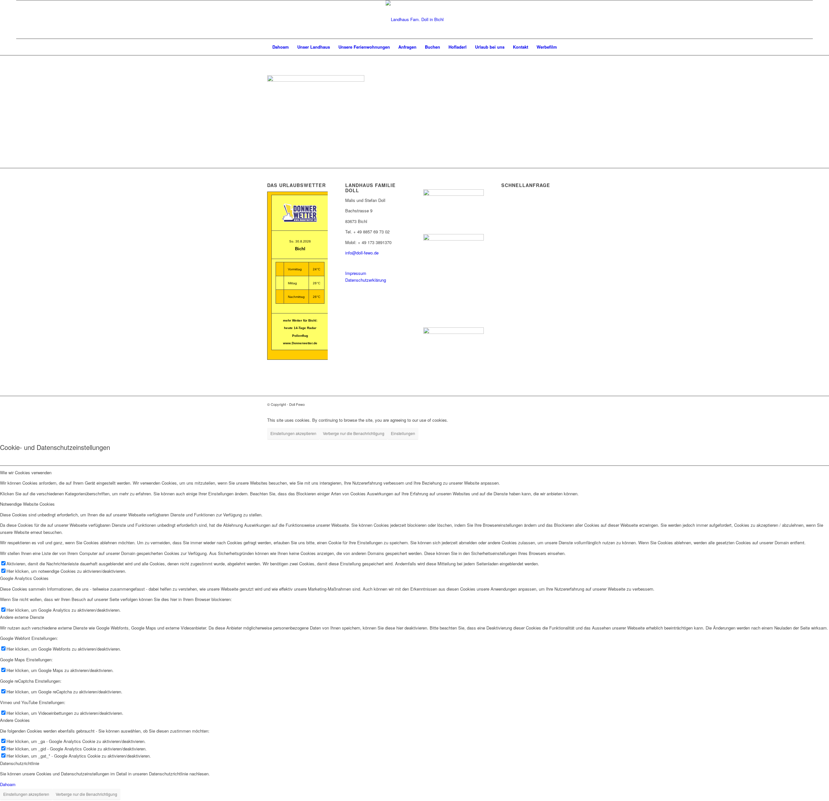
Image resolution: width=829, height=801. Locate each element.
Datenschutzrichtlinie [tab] (19, 763)
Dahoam (8, 784)
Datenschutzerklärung (365, 280)
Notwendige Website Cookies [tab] (27, 504)
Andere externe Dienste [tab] (22, 617)
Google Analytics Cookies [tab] (24, 578)
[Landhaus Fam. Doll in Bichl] (415, 19)
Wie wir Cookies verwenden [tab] (25, 472)
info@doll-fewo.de (362, 253)
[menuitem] (280, 47)
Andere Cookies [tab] (15, 720)
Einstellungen (403, 433)
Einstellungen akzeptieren (293, 433)
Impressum (355, 273)
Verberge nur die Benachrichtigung (353, 433)
